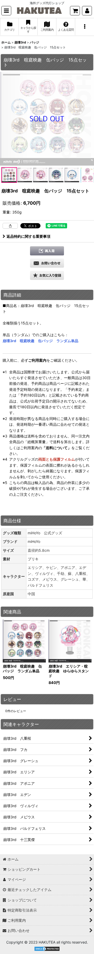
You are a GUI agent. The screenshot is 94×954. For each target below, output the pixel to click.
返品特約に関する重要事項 (28, 236)
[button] (6, 10)
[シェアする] (10, 226)
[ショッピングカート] (75, 10)
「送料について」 (56, 447)
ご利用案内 (37, 360)
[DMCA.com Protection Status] (47, 948)
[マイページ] (87, 10)
